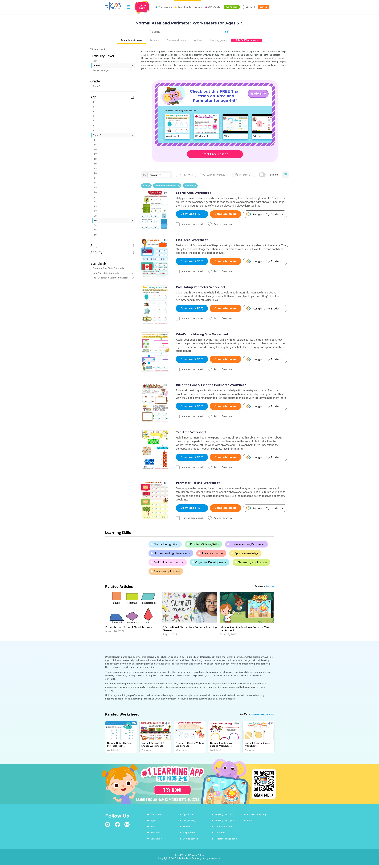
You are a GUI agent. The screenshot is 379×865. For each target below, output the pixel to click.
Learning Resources (188, 7)
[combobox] (158, 175)
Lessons (154, 40)
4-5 (95, 168)
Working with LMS (224, 814)
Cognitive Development (210, 562)
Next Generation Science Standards (111, 277)
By (144, 174)
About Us (155, 832)
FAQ (249, 820)
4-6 (95, 173)
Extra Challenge (101, 70)
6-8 (95, 215)
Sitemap (187, 826)
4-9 (95, 187)
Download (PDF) (191, 214)
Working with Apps (224, 820)
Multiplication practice (168, 562)
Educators (164, 7)
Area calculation (212, 553)
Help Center (189, 832)
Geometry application (252, 562)
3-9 (95, 163)
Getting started (190, 838)
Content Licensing (256, 814)
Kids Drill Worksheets (246, 40)
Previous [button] (102, 613)
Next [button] (276, 613)
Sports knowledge (246, 553)
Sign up (263, 7)
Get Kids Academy (224, 826)
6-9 (95, 220)
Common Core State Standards (108, 268)
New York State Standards (106, 272)
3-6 (95, 149)
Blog (153, 826)
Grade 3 (96, 86)
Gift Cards (214, 7)
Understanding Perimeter (248, 544)
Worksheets (157, 814)
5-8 (95, 201)
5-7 (95, 196)
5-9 (95, 206)
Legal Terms (181, 855)
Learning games (218, 40)
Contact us (156, 838)
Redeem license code (226, 838)
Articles (270, 586)
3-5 (95, 144)
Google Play (189, 820)
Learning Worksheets (262, 714)
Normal (96, 65)
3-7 (95, 154)
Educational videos (176, 40)
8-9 (95, 234)
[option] (132, 614)
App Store (188, 814)
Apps (153, 820)
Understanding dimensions (172, 553)
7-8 (95, 225)
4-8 (95, 182)
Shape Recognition (166, 544)
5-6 (95, 192)
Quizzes (198, 40)
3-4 (95, 139)
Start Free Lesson (214, 154)
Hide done (273, 174)
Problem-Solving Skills (204, 544)
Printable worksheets (131, 40)
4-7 (95, 177)
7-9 (95, 230)
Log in (249, 7)
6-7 (95, 211)
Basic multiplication (167, 571)
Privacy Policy (196, 855)
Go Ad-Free (231, 7)
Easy (95, 60)
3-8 (95, 158)
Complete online (225, 214)
